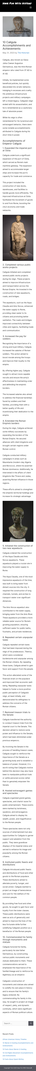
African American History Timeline (14, 1039)
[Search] (30, 1023)
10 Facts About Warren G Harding (14, 1049)
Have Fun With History (17, 3)
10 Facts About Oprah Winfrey (13, 1059)
